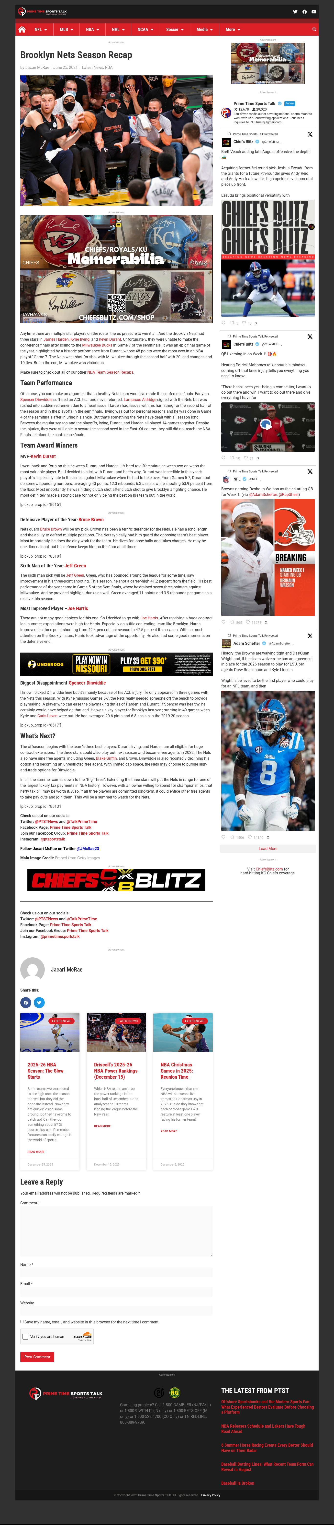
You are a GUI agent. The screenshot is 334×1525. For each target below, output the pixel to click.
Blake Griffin (106, 758)
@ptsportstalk (53, 839)
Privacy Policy (210, 1495)
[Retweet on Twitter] (229, 134)
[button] (314, 29)
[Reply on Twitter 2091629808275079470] (224, 837)
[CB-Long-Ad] (116, 890)
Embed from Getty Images (77, 858)
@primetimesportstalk (60, 936)
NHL (116, 29)
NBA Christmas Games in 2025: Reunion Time (177, 1071)
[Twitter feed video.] (268, 427)
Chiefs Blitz (243, 141)
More (230, 29)
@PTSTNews (46, 821)
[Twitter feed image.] (268, 258)
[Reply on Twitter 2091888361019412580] (224, 622)
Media (202, 29)
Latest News (92, 67)
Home (21, 29)
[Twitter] (295, 12)
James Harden (56, 339)
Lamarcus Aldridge (140, 399)
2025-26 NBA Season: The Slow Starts (45, 1071)
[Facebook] (304, 12)
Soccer (172, 29)
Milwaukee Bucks (97, 345)
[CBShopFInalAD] (116, 321)
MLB (64, 29)
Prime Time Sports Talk (70, 827)
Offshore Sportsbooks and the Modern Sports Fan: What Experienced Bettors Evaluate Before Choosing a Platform (267, 1407)
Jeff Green (75, 566)
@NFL (253, 479)
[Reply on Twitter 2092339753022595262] (224, 458)
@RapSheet (288, 494)
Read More (36, 1152)
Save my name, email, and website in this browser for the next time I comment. (91, 1322)
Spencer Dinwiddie (36, 399)
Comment (30, 1203)
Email (26, 1284)
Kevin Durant (110, 339)
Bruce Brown (91, 519)
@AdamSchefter (263, 494)
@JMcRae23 (88, 848)
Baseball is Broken (237, 1483)
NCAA (143, 29)
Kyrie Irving (79, 339)
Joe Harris (77, 608)
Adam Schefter (247, 643)
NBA (90, 29)
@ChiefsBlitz (270, 141)
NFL (38, 29)
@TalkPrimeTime (82, 821)
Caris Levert (47, 716)
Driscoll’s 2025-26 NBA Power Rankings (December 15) (116, 1071)
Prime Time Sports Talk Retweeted (255, 134)
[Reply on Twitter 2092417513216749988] (224, 323)
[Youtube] (314, 12)
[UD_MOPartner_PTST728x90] (116, 675)
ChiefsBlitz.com (269, 869)
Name (26, 1265)
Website (27, 1303)
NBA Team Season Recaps (110, 372)
